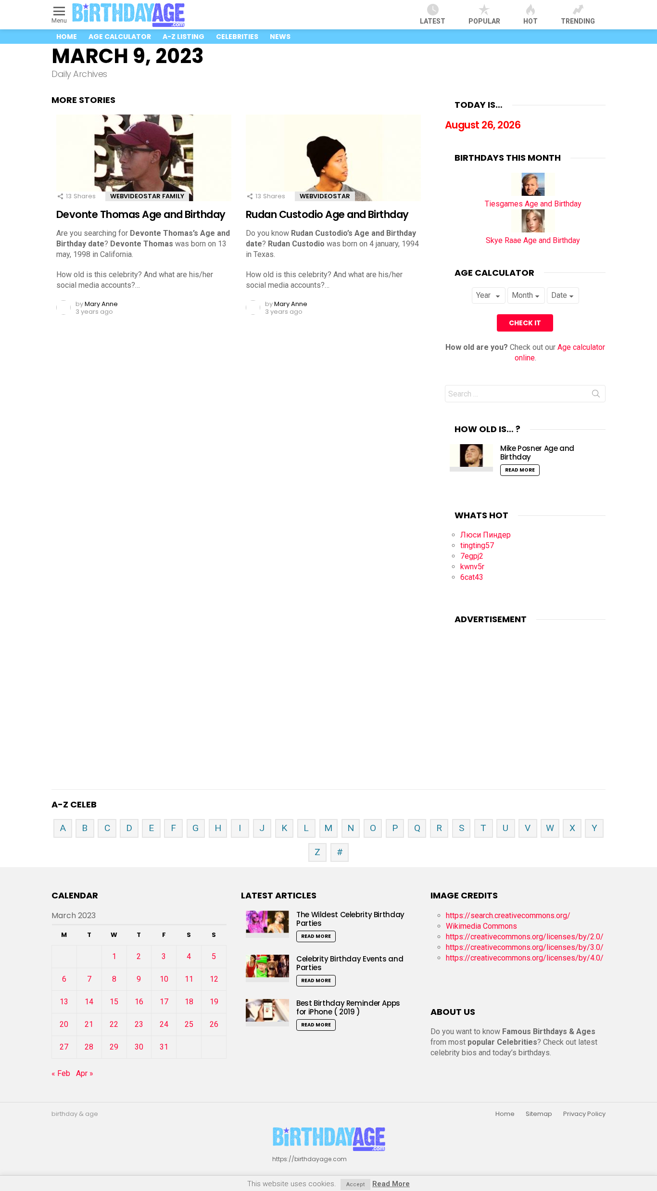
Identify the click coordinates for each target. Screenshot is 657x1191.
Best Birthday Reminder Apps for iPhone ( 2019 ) (348, 1007)
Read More (520, 470)
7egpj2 (471, 556)
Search (596, 395)
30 (139, 1046)
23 (139, 1024)
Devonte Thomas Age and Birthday (141, 214)
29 (114, 1046)
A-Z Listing (183, 36)
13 (64, 1001)
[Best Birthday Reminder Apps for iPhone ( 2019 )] (267, 1012)
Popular (484, 21)
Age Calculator (119, 36)
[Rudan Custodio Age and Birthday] (333, 166)
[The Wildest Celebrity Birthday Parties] (267, 924)
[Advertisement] (525, 694)
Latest (432, 21)
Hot (530, 21)
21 (89, 1024)
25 (189, 1024)
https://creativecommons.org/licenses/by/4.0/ (525, 957)
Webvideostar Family (147, 196)
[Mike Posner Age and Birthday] (471, 458)
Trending (578, 21)
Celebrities (237, 36)
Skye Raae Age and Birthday (533, 240)
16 (139, 1001)
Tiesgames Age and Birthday (533, 203)
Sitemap (539, 1114)
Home (66, 36)
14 (89, 1001)
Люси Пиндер (485, 534)
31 (164, 1046)
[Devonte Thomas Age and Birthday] (143, 166)
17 (164, 1001)
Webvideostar (325, 196)
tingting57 (477, 545)
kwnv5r (472, 566)
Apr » (84, 1073)
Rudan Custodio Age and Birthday (327, 214)
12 (214, 979)
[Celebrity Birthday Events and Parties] (267, 968)
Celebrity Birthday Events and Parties (349, 963)
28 (89, 1046)
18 (189, 1001)
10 (164, 979)
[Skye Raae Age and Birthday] (533, 229)
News (280, 36)
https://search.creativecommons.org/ (508, 915)
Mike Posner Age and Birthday (537, 452)
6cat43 (471, 577)
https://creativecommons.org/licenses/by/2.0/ (525, 936)
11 (189, 979)
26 (214, 1024)
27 (64, 1046)
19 (214, 1001)
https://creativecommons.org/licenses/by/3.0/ (525, 947)
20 (64, 1024)
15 (114, 1001)
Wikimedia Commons (481, 926)
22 (114, 1024)
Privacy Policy (584, 1114)
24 (164, 1024)
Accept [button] (355, 1184)
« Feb (60, 1073)
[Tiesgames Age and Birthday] (533, 193)
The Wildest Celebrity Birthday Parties (350, 918)
